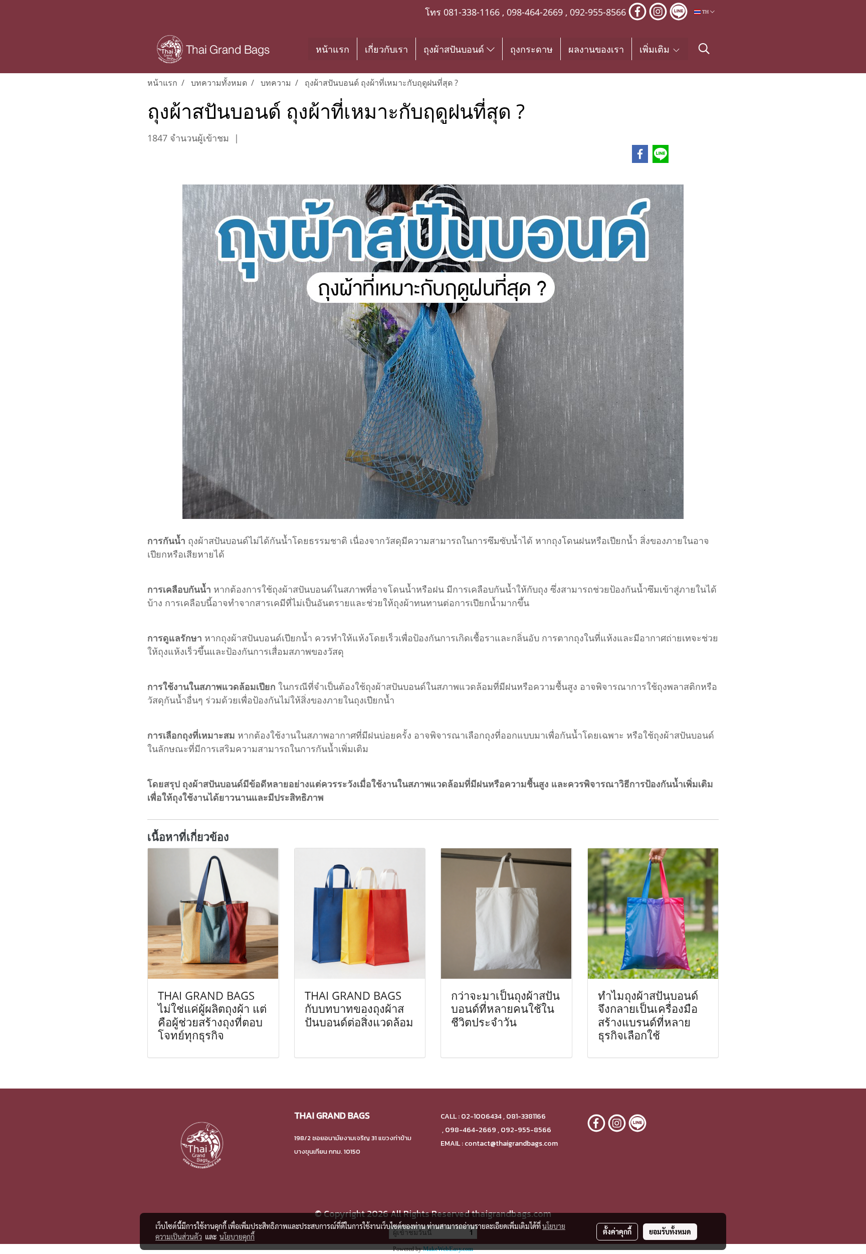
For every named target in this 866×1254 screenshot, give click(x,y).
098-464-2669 (535, 12)
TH (705, 12)
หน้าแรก (332, 49)
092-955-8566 (598, 12)
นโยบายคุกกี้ (237, 1236)
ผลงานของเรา (596, 49)
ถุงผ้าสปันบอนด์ (455, 49)
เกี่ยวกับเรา (386, 49)
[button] (704, 48)
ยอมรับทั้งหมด (670, 1231)
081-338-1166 (472, 12)
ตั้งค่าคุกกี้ (617, 1231)
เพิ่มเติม (655, 49)
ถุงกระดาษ (531, 49)
